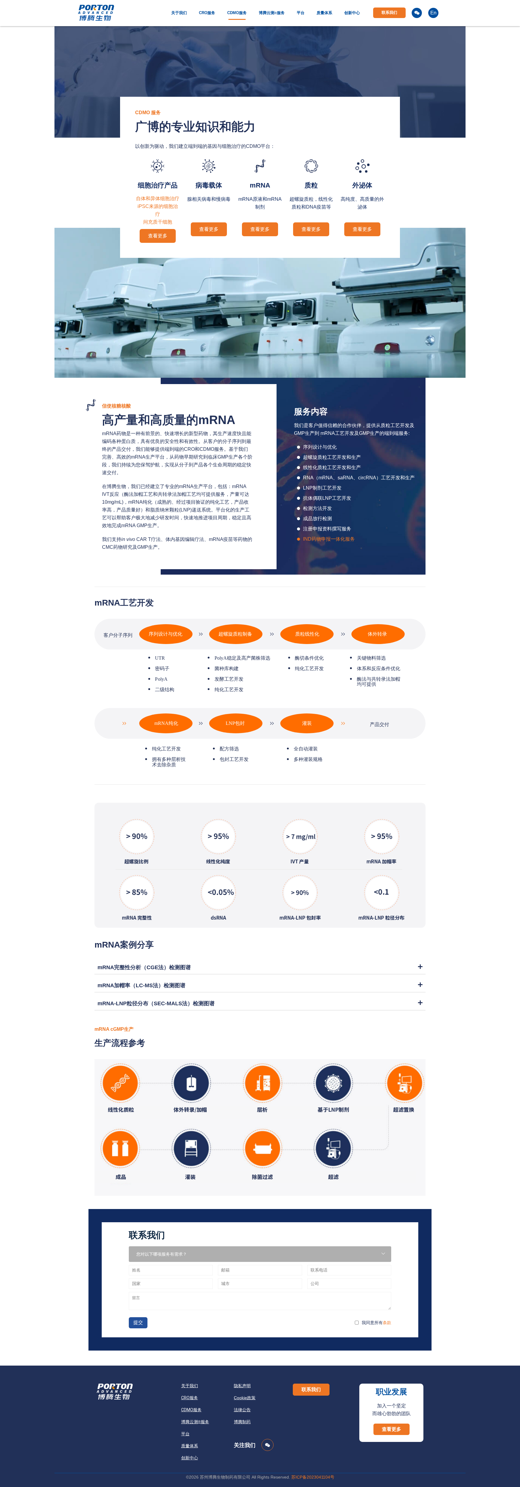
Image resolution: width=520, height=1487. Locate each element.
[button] (311, 1390)
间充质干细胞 (157, 221)
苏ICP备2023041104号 (312, 1477)
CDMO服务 (237, 13)
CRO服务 (207, 13)
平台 (301, 13)
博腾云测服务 (272, 13)
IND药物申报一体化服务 (329, 539)
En (433, 13)
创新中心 (352, 13)
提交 (138, 1322)
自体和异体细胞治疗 (157, 198)
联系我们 (389, 12)
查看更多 (157, 235)
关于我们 (179, 13)
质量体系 (324, 13)
